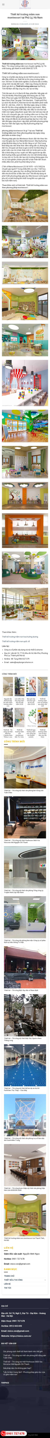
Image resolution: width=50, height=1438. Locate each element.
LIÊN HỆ (7, 1284)
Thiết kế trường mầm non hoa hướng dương (20, 637)
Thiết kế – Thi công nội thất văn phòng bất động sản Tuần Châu (24, 1356)
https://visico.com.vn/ (20, 1336)
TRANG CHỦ (9, 1276)
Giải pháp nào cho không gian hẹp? (17, 1368)
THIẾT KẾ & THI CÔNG (13, 1280)
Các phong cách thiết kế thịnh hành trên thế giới (23, 1351)
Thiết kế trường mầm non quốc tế (16, 641)
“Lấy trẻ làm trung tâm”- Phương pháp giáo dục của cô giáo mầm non (24, 1373)
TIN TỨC (7, 1288)
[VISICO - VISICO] (25, 4)
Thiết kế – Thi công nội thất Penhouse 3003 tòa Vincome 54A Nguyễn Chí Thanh (22, 1363)
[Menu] (3, 4)
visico (36, 24)
